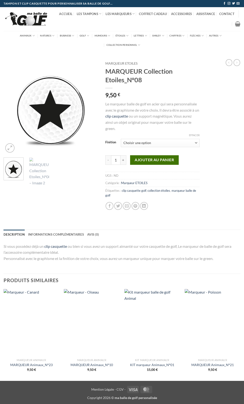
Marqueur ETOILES (121, 63)
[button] (237, 24)
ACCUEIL (65, 14)
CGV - (121, 389)
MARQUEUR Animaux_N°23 (31, 365)
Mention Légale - (103, 389)
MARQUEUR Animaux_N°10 (92, 365)
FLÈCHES (195, 35)
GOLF (83, 35)
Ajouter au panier (154, 160)
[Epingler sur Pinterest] (135, 206)
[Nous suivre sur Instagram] (229, 3)
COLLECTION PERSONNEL (122, 44)
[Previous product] (237, 62)
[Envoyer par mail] (127, 206)
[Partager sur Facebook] (109, 206)
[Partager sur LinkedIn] (144, 206)
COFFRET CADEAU (153, 14)
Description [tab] (14, 234)
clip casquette (116, 116)
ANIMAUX (25, 35)
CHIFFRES (175, 35)
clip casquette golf (134, 190)
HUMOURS (101, 35)
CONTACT (226, 14)
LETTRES (139, 35)
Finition (110, 142)
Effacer (194, 135)
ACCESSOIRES (181, 14)
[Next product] (229, 62)
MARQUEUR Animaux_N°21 (212, 365)
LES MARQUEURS (118, 14)
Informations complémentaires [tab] (56, 234)
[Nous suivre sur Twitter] (233, 3)
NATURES (45, 35)
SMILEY (156, 35)
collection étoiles (158, 190)
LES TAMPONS (87, 14)
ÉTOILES (120, 35)
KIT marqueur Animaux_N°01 (152, 365)
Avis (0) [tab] (93, 234)
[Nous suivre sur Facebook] (224, 3)
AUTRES (213, 35)
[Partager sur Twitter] (118, 206)
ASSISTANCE (205, 14)
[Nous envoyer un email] (238, 3)
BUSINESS (65, 35)
